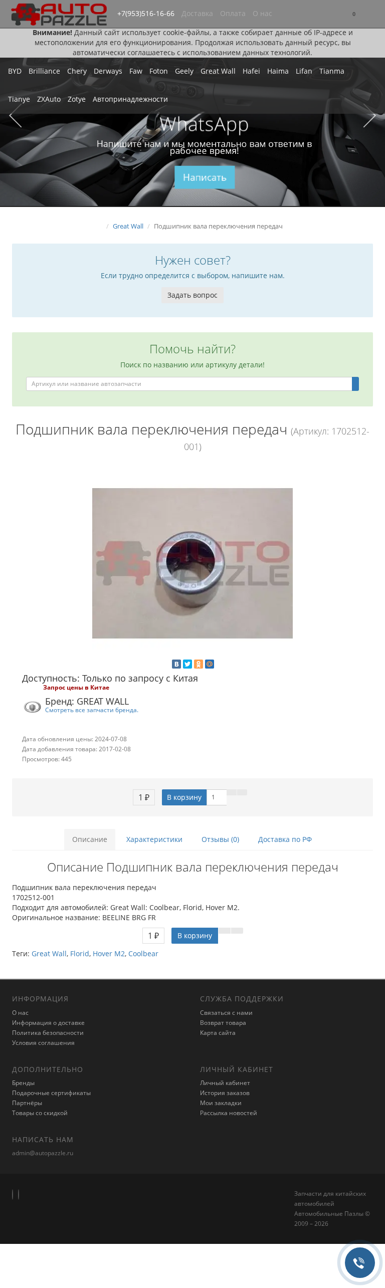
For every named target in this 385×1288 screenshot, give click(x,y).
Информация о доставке (48, 1022)
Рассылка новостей (228, 1113)
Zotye (77, 99)
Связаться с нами (226, 1012)
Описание (89, 839)
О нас (262, 13)
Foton (158, 71)
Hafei (251, 71)
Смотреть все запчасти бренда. (91, 710)
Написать (205, 176)
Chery (77, 71)
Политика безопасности (48, 1032)
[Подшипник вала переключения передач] (192, 563)
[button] (353, 14)
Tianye (19, 99)
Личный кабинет (225, 1083)
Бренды (23, 1083)
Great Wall (218, 71)
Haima (278, 71)
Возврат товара (223, 1022)
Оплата (233, 13)
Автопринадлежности (130, 99)
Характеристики (154, 839)
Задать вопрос (192, 295)
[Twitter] (187, 664)
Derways (108, 71)
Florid (79, 953)
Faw (135, 71)
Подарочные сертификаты (51, 1093)
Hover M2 (109, 953)
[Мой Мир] (209, 664)
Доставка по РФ (285, 839)
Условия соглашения (43, 1042)
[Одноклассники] (198, 664)
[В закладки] (232, 792)
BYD (15, 71)
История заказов (225, 1093)
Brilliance (44, 71)
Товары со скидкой (40, 1113)
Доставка (197, 13)
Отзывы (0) (220, 839)
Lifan (304, 71)
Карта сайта (218, 1032)
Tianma (331, 71)
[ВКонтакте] (176, 664)
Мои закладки (221, 1103)
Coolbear (143, 953)
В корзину (184, 797)
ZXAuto (49, 99)
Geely (184, 71)
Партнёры (27, 1103)
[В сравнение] (242, 792)
